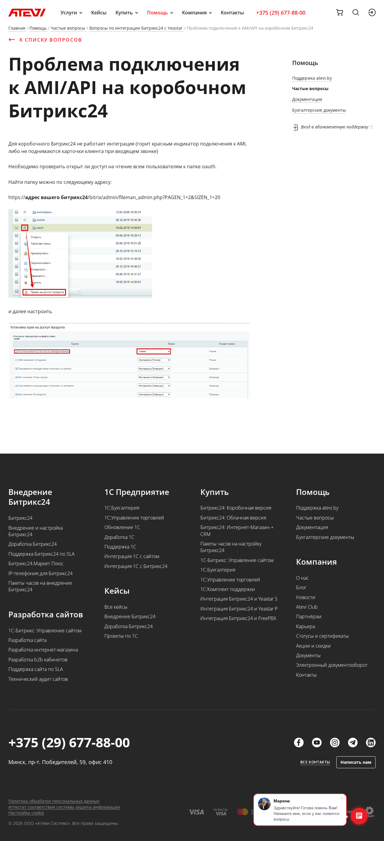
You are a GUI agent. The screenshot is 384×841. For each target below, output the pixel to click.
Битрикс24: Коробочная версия (235, 507)
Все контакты (315, 762)
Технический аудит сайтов (38, 679)
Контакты (232, 12)
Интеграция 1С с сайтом (131, 556)
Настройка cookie (26, 813)
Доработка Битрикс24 (32, 544)
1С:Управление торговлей (134, 517)
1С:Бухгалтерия (121, 507)
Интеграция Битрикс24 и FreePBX (238, 618)
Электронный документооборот (332, 665)
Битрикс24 (20, 518)
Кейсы (98, 12)
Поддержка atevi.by (312, 78)
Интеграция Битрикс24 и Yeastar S (239, 598)
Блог (301, 587)
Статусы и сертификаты (322, 636)
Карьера (305, 626)
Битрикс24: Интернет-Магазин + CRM (237, 530)
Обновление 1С (122, 527)
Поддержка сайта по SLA (35, 669)
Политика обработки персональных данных (53, 801)
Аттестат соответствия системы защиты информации (64, 807)
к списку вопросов (51, 40)
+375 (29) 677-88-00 (280, 12)
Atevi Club (307, 607)
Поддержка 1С (120, 546)
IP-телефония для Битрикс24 (40, 573)
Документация (307, 99)
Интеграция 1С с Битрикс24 (135, 566)
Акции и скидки (313, 646)
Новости (305, 597)
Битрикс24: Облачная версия (233, 517)
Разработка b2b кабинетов (38, 659)
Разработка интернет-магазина (43, 649)
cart (339, 12)
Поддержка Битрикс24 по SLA (41, 554)
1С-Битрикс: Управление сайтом (45, 630)
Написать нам (355, 762)
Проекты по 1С (121, 636)
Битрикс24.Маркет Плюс (36, 563)
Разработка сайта (27, 640)
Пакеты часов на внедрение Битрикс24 (40, 586)
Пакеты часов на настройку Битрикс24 (230, 547)
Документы (308, 655)
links (299, 742)
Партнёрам (308, 616)
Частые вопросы (310, 88)
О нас (302, 578)
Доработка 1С (119, 537)
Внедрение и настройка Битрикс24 (35, 531)
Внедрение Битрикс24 (129, 616)
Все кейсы (116, 607)
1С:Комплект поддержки (227, 589)
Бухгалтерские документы (319, 110)
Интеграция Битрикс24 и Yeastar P (239, 608)
